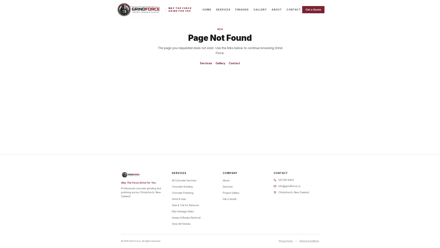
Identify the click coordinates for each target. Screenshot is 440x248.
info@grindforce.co (289, 186)
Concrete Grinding (182, 186)
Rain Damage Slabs (183, 211)
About (277, 9)
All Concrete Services (184, 180)
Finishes (242, 9)
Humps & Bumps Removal (186, 217)
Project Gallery (231, 192)
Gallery (260, 9)
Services (223, 9)
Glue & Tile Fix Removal (185, 205)
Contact (294, 9)
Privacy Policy (286, 241)
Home (207, 9)
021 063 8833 (286, 179)
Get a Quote (313, 9)
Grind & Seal (179, 199)
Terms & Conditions (309, 241)
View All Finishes (181, 223)
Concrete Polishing (182, 192)
